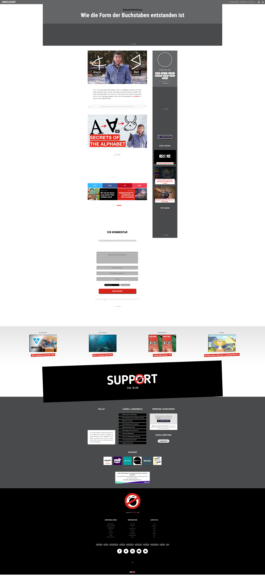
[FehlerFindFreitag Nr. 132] (162, 346)
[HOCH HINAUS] (132, 562)
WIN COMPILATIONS (43, 332)
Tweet (95, 185)
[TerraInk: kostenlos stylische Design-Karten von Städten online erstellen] (165, 173)
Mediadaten (130, 544)
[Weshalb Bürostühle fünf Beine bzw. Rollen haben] (165, 193)
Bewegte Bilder (132, 528)
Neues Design (165, 146)
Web (154, 537)
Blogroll (99, 544)
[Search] (263, 2)
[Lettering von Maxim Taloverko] (165, 156)
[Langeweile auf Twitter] (126, 551)
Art (132, 527)
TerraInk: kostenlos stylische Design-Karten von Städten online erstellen (165, 181)
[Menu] (259, 2)
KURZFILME (222, 332)
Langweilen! (163, 441)
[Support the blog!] (132, 381)
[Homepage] (10, 2)
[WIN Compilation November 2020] (43, 346)
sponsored (138, 544)
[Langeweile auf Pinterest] (145, 551)
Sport (154, 530)
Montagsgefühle (110, 527)
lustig (110, 535)
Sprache (165, 78)
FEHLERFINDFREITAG (162, 332)
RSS (168, 544)
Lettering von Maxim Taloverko (165, 163)
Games (110, 533)
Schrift (172, 75)
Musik (154, 527)
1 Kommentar (165, 83)
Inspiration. (243, 2)
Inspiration (132, 520)
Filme (111, 530)
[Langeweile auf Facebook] (119, 551)
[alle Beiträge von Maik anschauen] (165, 60)
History (166, 75)
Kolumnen (154, 525)
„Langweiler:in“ (158, 418)
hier (104, 299)
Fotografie (132, 532)
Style (154, 532)
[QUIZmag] (137, 460)
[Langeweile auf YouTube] (139, 551)
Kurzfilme (111, 532)
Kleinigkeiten (111, 528)
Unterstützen (114, 544)
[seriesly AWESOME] (117, 460)
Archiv (106, 544)
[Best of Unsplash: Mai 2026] (103, 346)
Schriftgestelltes (132, 535)
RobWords (136, 96)
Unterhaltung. (234, 2)
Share (110, 185)
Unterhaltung (111, 520)
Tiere (154, 535)
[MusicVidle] (127, 460)
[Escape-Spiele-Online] (157, 460)
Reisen (154, 528)
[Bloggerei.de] (132, 572)
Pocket (139, 185)
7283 (134, 512)
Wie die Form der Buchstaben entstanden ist (132, 15)
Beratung (146, 544)
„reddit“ (118, 154)
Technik (154, 533)
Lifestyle (164, 73)
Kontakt (122, 544)
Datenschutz (154, 544)
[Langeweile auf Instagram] (132, 551)
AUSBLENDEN (119, 205)
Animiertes (132, 523)
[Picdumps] (147, 460)
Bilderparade (111, 523)
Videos (132, 537)
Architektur (132, 525)
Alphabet (171, 73)
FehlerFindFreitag (111, 525)
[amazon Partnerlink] (108, 460)
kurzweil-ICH (132, 533)
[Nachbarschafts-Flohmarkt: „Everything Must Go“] (222, 346)
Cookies (162, 544)
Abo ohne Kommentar (125, 284)
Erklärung (159, 75)
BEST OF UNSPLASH (103, 332)
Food (154, 523)
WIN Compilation (111, 537)
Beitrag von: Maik (165, 70)
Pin (125, 185)
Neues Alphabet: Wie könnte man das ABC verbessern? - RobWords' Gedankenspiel (119, 240)
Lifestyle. (251, 2)
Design (157, 73)
